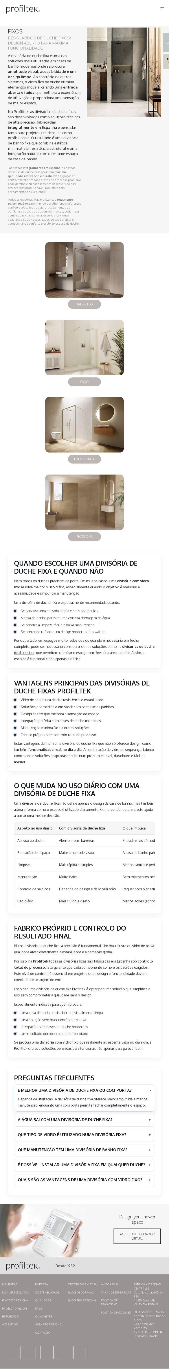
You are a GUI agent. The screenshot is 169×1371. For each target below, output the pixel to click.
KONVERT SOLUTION (16, 1292)
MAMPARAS (10, 1284)
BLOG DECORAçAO (81, 1292)
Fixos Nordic (84, 459)
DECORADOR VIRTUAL (83, 1284)
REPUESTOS (10, 1316)
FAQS (39, 1308)
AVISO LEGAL (110, 1284)
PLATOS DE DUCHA (15, 1300)
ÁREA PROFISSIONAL (49, 1324)
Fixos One (84, 536)
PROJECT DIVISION (14, 1308)
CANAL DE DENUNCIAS (116, 1292)
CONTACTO (43, 1332)
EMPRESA (41, 1284)
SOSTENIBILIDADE (47, 1292)
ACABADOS (10, 1324)
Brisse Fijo (84, 304)
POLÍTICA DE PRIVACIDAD (109, 1302)
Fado (84, 382)
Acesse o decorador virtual (137, 1236)
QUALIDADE (43, 1300)
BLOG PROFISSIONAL (82, 1300)
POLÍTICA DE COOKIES (116, 1312)
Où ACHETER (43, 1316)
